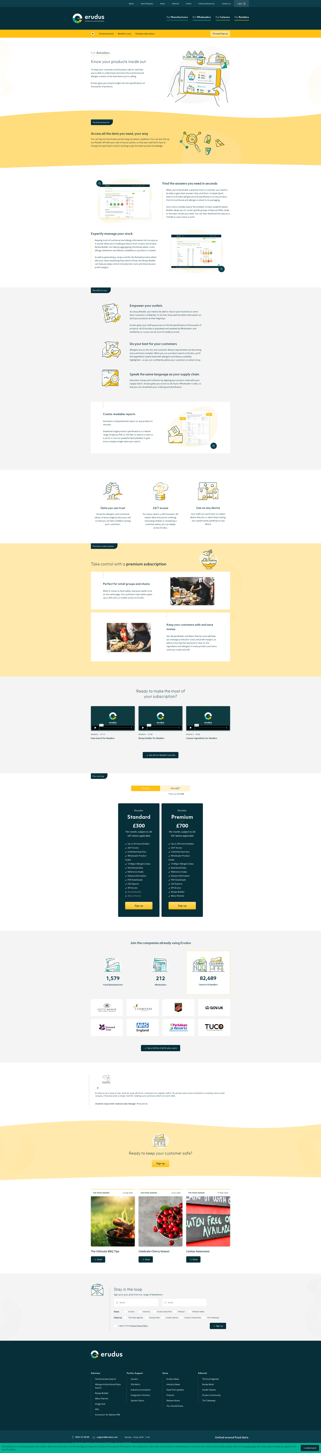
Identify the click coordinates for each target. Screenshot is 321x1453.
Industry (146, 1311)
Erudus (131, 1311)
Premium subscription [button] (145, 33)
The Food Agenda (101, 1193)
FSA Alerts (135, 1384)
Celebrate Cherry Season (154, 1251)
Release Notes (198, 1311)
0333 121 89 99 (82, 1437)
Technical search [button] (106, 33)
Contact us (226, 3)
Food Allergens (147, 3)
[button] (92, 33)
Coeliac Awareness (198, 1251)
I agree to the (133, 1326)
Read (99, 1259)
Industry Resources (206, 3)
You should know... (175, 1406)
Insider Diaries (172, 1317)
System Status (137, 1400)
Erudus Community (193, 1317)
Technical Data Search (105, 1379)
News (162, 3)
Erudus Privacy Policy (139, 1326)
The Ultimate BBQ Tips (105, 1251)
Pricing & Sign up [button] (220, 33)
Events (188, 3)
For (177, 17)
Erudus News (173, 1379)
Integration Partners (140, 1395)
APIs (97, 1409)
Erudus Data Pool (164, 1311)
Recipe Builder (102, 1393)
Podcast (181, 1311)
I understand (310, 1448)
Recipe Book (208, 1384)
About (131, 3)
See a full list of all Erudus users (162, 1048)
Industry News (173, 1384)
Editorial (175, 3)
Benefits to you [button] (124, 33)
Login (240, 3)
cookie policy (250, 1446)
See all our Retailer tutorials (162, 755)
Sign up (139, 905)
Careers (134, 1379)
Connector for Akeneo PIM (107, 1414)
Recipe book (154, 1317)
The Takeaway (213, 1317)
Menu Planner (101, 1398)
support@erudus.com (107, 1437)
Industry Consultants (141, 1389)
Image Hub (100, 1404)
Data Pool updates (175, 1389)
